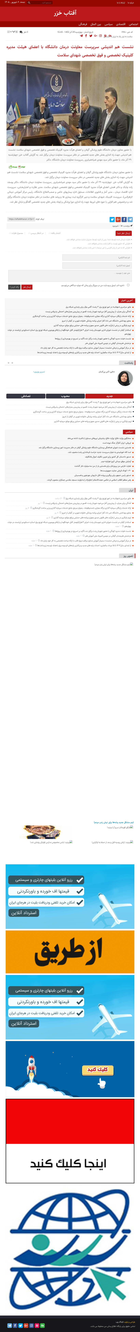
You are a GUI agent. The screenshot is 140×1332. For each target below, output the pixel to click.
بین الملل (95, 24)
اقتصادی (120, 24)
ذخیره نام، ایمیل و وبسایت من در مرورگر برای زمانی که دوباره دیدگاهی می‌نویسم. (92, 285)
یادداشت (128, 363)
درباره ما (131, 2)
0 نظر (26, 32)
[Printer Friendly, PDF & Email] (16, 167)
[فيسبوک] (124, 219)
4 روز (27, 508)
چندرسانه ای (125, 30)
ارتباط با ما (121, 2)
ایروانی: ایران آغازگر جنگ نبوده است (117, 443)
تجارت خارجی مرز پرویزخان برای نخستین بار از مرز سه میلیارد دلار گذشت (102, 466)
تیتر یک (121, 36)
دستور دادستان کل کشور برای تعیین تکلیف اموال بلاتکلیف (108, 456)
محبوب (65, 396)
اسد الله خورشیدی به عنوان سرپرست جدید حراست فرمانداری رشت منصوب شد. (99, 452)
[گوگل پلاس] (118, 219)
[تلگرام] (130, 219)
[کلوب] (42, 1325)
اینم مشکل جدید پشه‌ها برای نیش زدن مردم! (114, 822)
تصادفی (26, 396)
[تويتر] (112, 219)
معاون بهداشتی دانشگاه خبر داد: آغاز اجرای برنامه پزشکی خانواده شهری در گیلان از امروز (96, 320)
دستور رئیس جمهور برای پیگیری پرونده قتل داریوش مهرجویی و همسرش (102, 475)
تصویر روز (128, 556)
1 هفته (118, 526)
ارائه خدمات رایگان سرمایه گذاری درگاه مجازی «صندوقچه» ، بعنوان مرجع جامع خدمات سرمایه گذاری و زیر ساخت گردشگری (82, 316)
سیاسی (108, 24)
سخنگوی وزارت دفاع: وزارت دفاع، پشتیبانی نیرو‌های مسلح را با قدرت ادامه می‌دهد (99, 438)
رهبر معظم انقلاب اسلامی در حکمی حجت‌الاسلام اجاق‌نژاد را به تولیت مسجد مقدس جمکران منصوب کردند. (89, 480)
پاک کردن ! (14, 287)
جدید (109, 396)
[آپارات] (37, 1325)
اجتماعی (133, 24)
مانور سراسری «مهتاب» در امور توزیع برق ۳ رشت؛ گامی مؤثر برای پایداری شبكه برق (98, 307)
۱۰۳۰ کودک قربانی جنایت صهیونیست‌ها (115, 470)
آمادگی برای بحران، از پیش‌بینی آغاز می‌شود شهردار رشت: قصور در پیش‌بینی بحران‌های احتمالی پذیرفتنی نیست (88, 311)
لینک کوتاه (40, 219)
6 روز (48, 517)
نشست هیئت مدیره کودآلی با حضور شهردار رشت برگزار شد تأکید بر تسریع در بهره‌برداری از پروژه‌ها (93, 338)
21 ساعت (58, 498)
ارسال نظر (27, 287)
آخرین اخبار (127, 300)
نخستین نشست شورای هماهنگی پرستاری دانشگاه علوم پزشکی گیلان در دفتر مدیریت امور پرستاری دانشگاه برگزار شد (85, 447)
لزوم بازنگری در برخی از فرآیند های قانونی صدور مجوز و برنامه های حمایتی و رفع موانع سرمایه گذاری (92, 325)
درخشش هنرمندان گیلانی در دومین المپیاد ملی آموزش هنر (108, 343)
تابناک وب (120, 1322)
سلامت (129, 36)
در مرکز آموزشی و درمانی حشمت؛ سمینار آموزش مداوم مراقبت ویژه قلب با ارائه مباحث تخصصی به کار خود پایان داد (85, 348)
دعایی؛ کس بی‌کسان (107, 371)
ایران (114, 36)
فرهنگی (83, 24)
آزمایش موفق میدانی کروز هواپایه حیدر (116, 461)
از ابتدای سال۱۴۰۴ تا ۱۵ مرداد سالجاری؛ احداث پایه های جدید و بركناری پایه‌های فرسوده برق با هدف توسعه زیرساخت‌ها (84, 352)
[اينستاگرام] (31, 1325)
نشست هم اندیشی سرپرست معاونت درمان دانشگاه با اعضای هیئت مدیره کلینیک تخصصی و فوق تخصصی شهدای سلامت (70, 51)
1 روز (40, 503)
